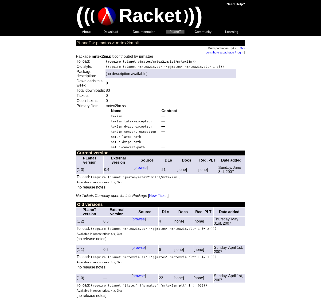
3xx (242, 48)
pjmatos (103, 43)
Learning (231, 32)
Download (110, 32)
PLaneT (175, 32)
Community (203, 32)
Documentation (144, 32)
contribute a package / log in (225, 52)
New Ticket (158, 196)
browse (140, 168)
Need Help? (236, 4)
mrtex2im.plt (127, 43)
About (86, 32)
